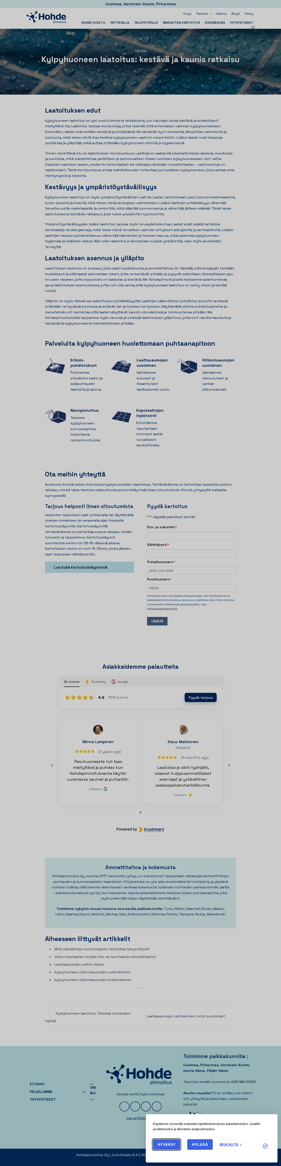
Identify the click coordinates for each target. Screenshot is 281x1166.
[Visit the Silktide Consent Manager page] (265, 1146)
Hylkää (200, 1144)
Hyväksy (166, 1144)
